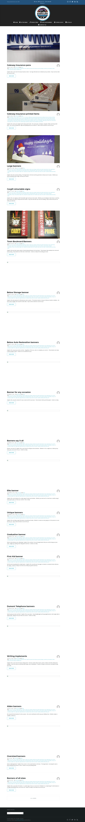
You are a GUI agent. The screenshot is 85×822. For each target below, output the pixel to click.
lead (35, 68)
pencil (39, 68)
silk (8, 121)
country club (11, 68)
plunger (42, 68)
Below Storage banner (18, 292)
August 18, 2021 (10, 708)
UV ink (33, 121)
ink (33, 68)
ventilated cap (18, 69)
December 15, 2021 (10, 394)
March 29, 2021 (10, 780)
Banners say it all (15, 441)
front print (42, 118)
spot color (18, 121)
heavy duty (24, 170)
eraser (18, 68)
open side (46, 119)
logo (37, 170)
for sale (12, 170)
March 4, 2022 (10, 67)
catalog (12, 118)
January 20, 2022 (10, 243)
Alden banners (14, 706)
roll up (13, 171)
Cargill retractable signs (18, 189)
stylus (15, 69)
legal (17, 119)
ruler (50, 120)
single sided (30, 171)
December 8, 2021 (10, 442)
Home (36, 1)
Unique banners (15, 512)
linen (19, 119)
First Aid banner (15, 556)
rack (26, 120)
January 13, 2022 (10, 294)
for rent (9, 170)
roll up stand (16, 171)
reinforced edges (30, 120)
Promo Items (34, 22)
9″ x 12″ (23, 117)
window (41, 121)
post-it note (23, 120)
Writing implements (17, 656)
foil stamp (21, 68)
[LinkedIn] (75, 2)
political (50, 170)
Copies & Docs (59, 22)
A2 (25, 117)
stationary (28, 121)
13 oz (10, 169)
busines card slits (52, 117)
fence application (52, 169)
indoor (28, 170)
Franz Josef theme (20, 820)
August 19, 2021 (10, 658)
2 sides (17, 169)
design (35, 169)
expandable (26, 118)
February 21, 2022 (10, 168)
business (9, 118)
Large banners (14, 166)
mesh (39, 170)
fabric (47, 169)
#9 (12, 117)
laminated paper (33, 170)
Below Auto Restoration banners (23, 342)
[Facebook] (70, 2)
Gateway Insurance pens (19, 65)
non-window (31, 119)
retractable (50, 68)
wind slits (53, 171)
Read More (11, 128)
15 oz (12, 169)
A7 (27, 117)
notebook (35, 119)
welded (50, 171)
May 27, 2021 (9, 758)
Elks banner (13, 490)
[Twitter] (72, 2)
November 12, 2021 (11, 514)
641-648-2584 (48, 1)
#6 (11, 117)
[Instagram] (67, 2)
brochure (46, 117)
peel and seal (51, 119)
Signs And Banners (47, 22)
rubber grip (44, 120)
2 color (17, 117)
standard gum (23, 121)
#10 (9, 117)
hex (29, 68)
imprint (31, 68)
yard (8, 172)
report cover (35, 120)
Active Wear (24, 22)
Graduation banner (16, 534)
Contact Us (41, 1)
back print (39, 117)
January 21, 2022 (10, 191)
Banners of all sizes (16, 778)
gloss (48, 118)
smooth (15, 121)
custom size (31, 169)
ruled (48, 120)
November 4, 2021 (10, 536)
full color (24, 68)
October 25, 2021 (10, 608)
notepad (39, 119)
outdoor (41, 170)
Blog (22, 67)
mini (28, 119)
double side (39, 169)
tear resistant (35, 171)
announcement (35, 117)
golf (27, 68)
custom (15, 68)
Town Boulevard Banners (19, 241)
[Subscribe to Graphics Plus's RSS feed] (77, 2)
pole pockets (46, 170)
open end (42, 119)
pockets (18, 120)
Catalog (69, 22)
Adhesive (30, 117)
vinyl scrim (41, 171)
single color (11, 121)
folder (39, 118)
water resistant (46, 171)
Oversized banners (16, 756)
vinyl (38, 171)
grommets (19, 170)
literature (22, 119)
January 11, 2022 (10, 344)
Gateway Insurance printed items (23, 114)
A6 (26, 117)
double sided (43, 169)
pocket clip (46, 68)
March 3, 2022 (10, 116)
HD (21, 170)
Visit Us (42, 3)
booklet (43, 117)
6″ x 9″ (20, 117)
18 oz (14, 169)
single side (26, 171)
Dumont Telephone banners (21, 606)
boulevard (20, 169)
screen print (11, 69)
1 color (14, 117)
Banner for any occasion (19, 392)
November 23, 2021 (11, 492)
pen (37, 68)
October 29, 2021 (10, 558)
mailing (25, 119)
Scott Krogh (17, 67)
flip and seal (31, 118)
